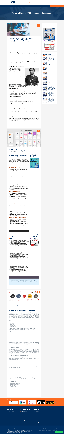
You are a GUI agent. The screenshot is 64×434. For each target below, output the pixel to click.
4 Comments (17, 306)
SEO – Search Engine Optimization (39, 415)
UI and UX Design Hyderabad (25, 151)
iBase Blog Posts (23, 306)
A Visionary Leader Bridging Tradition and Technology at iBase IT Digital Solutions (21, 39)
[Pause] (9, 231)
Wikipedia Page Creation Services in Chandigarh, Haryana (51, 58)
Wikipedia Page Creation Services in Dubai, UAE (51, 68)
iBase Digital (11, 41)
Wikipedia (13, 85)
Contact (46, 6)
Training (41, 6)
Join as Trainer (54, 6)
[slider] (27, 231)
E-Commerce (10, 420)
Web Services (32, 6)
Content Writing (18, 6)
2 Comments (17, 151)
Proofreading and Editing (24, 420)
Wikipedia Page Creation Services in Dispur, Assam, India (51, 82)
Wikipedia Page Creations (25, 422)
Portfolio (37, 6)
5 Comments (17, 41)
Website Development (11, 415)
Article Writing (23, 413)
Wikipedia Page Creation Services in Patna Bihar (51, 77)
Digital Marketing (25, 6)
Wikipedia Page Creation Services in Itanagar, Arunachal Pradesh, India (51, 88)
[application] (19, 231)
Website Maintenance (11, 413)
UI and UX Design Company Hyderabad (20, 305)
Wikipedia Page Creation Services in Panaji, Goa (51, 63)
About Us (12, 6)
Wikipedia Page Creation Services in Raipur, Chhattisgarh (51, 73)
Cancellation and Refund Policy (51, 428)
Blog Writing (22, 415)
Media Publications (36, 411)
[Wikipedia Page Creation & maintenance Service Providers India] (11, 2)
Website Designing (11, 411)
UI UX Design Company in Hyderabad (19, 150)
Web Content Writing (24, 411)
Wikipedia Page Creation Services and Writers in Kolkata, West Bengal (51, 100)
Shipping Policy (43, 428)
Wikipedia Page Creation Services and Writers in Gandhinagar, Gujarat (51, 94)
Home (8, 6)
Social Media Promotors (37, 420)
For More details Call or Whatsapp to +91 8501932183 (24, 277)
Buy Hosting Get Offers (24, 391)
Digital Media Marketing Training (25, 41)
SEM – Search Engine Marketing (38, 413)
